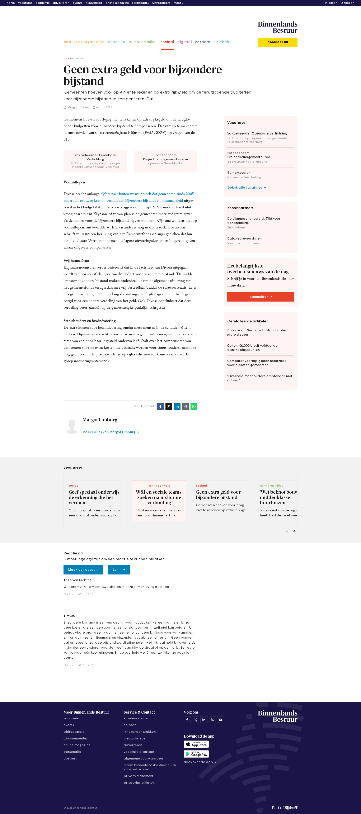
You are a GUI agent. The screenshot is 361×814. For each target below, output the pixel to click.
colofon (130, 725)
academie (43, 3)
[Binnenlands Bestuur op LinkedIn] (204, 719)
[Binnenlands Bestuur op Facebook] (187, 719)
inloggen (331, 3)
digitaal (184, 42)
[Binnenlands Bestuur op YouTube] (220, 719)
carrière (202, 42)
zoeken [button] (349, 3)
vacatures (25, 3)
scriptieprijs (140, 3)
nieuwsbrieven (135, 738)
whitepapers (161, 3)
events (77, 3)
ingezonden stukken (140, 732)
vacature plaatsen (139, 752)
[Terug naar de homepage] (277, 27)
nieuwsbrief (94, 3)
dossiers (70, 758)
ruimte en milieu (143, 42)
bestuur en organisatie (84, 42)
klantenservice (136, 718)
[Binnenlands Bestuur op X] (195, 719)
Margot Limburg (78, 107)
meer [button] (177, 3)
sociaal (167, 42)
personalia (72, 752)
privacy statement (138, 776)
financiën (116, 42)
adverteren (61, 3)
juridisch (221, 42)
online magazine (117, 3)
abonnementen (76, 738)
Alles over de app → (200, 762)
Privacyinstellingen (139, 783)
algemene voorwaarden (143, 758)
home (11, 3)
